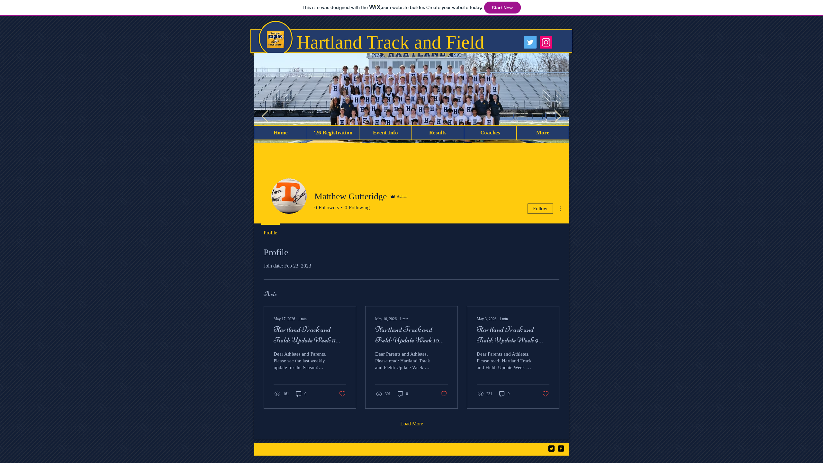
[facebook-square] (561, 448)
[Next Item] (558, 116)
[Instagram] (546, 42)
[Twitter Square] (551, 448)
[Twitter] (530, 42)
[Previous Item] (265, 116)
